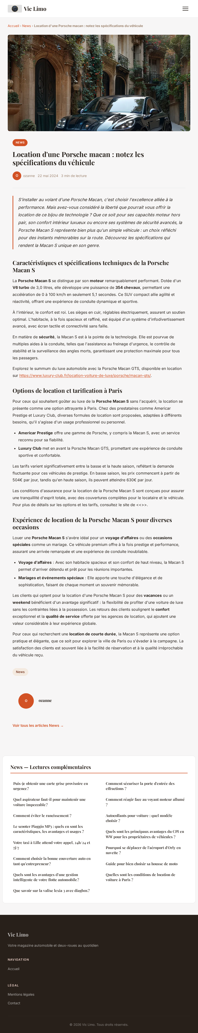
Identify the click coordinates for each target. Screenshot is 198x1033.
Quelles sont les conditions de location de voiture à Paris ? (140, 877)
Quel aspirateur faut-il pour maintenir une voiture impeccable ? (49, 802)
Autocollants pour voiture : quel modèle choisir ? (139, 818)
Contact (14, 1003)
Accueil (13, 26)
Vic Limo (35, 8)
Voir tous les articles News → (38, 725)
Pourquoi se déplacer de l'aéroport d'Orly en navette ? (143, 850)
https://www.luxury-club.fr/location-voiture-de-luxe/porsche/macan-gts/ (85, 375)
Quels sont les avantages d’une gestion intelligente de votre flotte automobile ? (46, 877)
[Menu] (185, 9)
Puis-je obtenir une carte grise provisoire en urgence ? (50, 786)
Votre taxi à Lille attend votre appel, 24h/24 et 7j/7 (51, 845)
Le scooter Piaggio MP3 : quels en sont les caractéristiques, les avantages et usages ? (48, 829)
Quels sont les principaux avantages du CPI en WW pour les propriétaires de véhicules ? (145, 834)
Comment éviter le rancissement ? (42, 815)
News (26, 26)
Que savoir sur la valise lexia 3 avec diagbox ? (51, 890)
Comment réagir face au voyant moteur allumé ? (145, 802)
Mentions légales (21, 994)
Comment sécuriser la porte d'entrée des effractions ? (140, 786)
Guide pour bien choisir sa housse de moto (141, 863)
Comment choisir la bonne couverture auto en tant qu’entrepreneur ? (52, 861)
